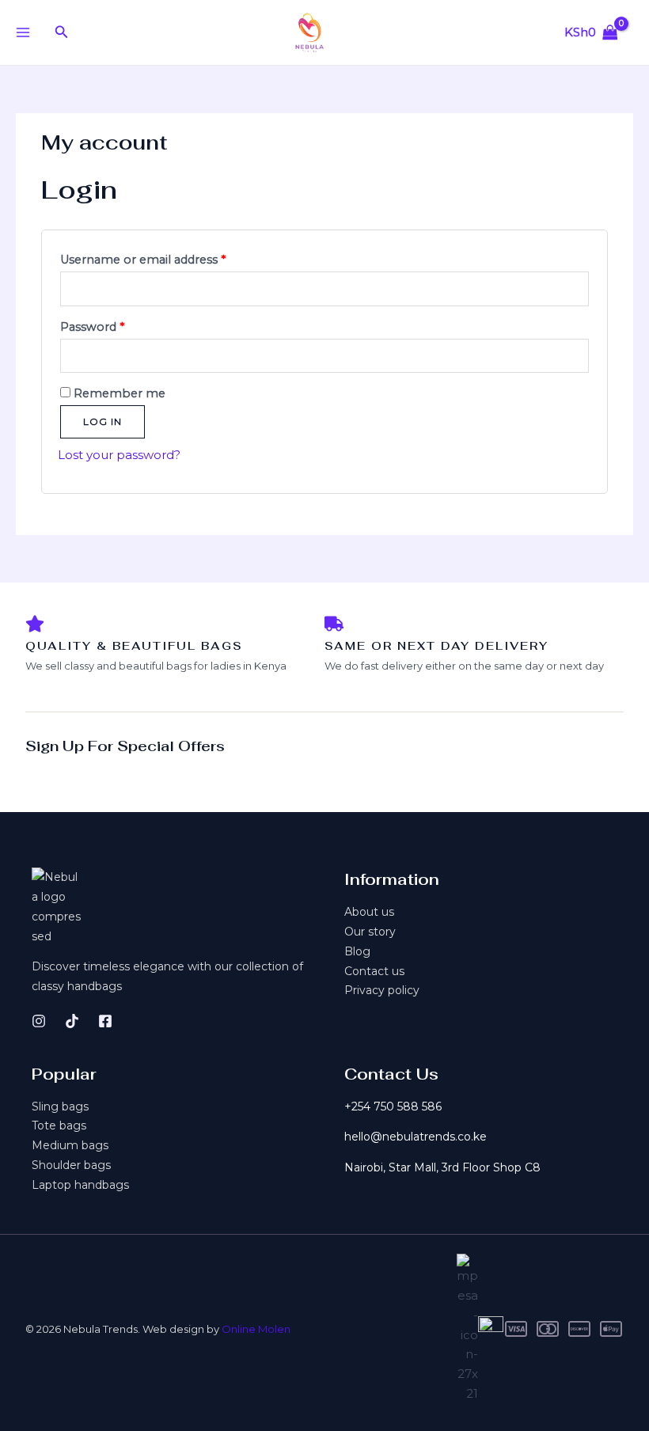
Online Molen (256, 1329)
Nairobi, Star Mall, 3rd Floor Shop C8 (442, 1167)
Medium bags (70, 1145)
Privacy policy (381, 990)
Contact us (374, 971)
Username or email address (168, 258)
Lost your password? (119, 454)
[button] (62, 32)
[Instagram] (39, 1021)
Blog (357, 951)
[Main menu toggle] (22, 32)
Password (117, 325)
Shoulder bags (71, 1165)
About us (369, 912)
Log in (102, 421)
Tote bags (59, 1125)
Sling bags (60, 1106)
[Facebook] (105, 1021)
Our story (370, 931)
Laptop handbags (80, 1185)
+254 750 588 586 (393, 1106)
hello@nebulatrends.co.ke (415, 1136)
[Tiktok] (72, 1021)
